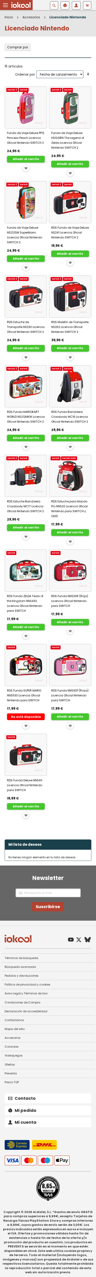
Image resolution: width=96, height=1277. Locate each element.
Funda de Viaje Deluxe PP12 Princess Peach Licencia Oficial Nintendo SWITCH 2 (25, 138)
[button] (5, 5)
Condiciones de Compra (22, 1002)
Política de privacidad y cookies (27, 984)
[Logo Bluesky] (87, 940)
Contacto (25, 1098)
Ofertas (10, 1064)
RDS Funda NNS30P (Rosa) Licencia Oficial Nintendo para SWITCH (70, 695)
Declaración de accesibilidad (26, 1011)
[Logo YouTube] (71, 940)
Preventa (11, 1073)
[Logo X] (79, 940)
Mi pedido (25, 1110)
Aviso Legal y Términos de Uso (26, 993)
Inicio (9, 17)
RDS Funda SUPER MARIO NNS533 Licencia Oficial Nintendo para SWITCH (24, 695)
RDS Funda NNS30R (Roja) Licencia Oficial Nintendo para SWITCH (69, 601)
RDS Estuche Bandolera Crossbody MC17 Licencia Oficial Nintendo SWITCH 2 (25, 506)
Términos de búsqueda (21, 958)
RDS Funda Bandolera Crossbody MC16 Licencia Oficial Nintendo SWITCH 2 (69, 417)
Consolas (12, 1047)
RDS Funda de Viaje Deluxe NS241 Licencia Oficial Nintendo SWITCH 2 (70, 232)
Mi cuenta (25, 1122)
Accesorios (31, 17)
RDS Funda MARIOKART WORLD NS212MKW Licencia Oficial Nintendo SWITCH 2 (26, 417)
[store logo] (21, 5)
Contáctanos (14, 1020)
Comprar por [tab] (17, 47)
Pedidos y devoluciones (21, 976)
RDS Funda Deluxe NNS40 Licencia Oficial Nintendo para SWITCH (24, 785)
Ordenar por (25, 74)
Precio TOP (12, 1082)
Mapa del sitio (15, 1029)
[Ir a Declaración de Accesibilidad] (48, 1200)
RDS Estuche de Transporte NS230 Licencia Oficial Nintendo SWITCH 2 (26, 327)
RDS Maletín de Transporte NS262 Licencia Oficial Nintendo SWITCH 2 (70, 327)
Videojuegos (14, 1055)
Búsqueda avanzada (20, 967)
